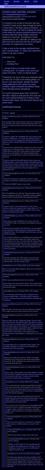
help (6, 3)
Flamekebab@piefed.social (15, 14)
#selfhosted (8, 107)
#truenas (17, 107)
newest (12, 113)
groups (17, 1)
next (38, 116)
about (26, 1)
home (6, 1)
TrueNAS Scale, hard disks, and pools (19, 12)
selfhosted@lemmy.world (15, 6)
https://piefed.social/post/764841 (14, 19)
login (35, 1)
